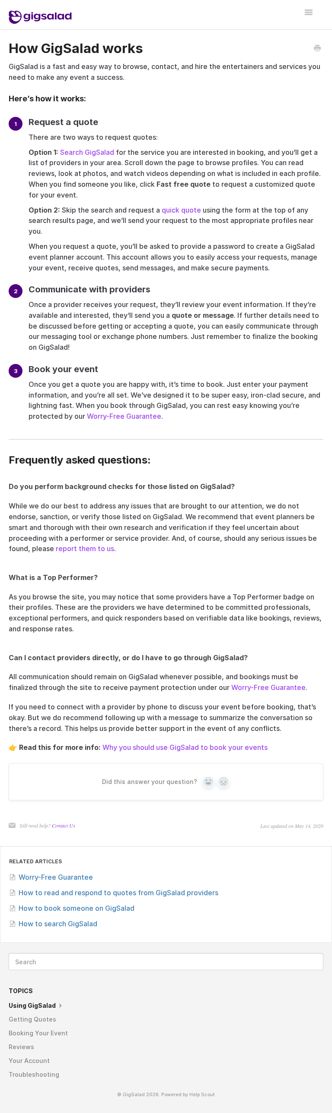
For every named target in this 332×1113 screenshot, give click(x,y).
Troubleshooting (34, 1074)
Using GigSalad (33, 1005)
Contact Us (63, 825)
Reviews (21, 1046)
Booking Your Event (38, 1033)
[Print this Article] (317, 48)
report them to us (85, 548)
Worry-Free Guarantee (124, 416)
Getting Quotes (32, 1019)
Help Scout (202, 1094)
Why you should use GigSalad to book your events (185, 747)
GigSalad (134, 1094)
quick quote (181, 210)
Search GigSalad (87, 152)
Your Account (29, 1060)
